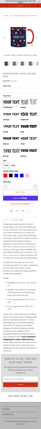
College (6, 120)
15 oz (13, 165)
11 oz (6, 165)
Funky (5, 132)
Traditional (7, 107)
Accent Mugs (18, 220)
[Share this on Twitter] (11, 210)
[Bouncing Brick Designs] (20, 5)
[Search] (33, 5)
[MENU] (1, 5)
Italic (23, 144)
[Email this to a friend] (29, 210)
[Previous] (4, 38)
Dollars (23, 156)
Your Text (7, 86)
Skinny (23, 107)
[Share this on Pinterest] (23, 210)
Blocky (6, 156)
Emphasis (24, 120)
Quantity (6, 182)
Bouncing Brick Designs (19, 421)
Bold (22, 132)
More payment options (20, 203)
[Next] (36, 38)
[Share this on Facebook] (17, 210)
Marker (6, 144)
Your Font (7, 96)
